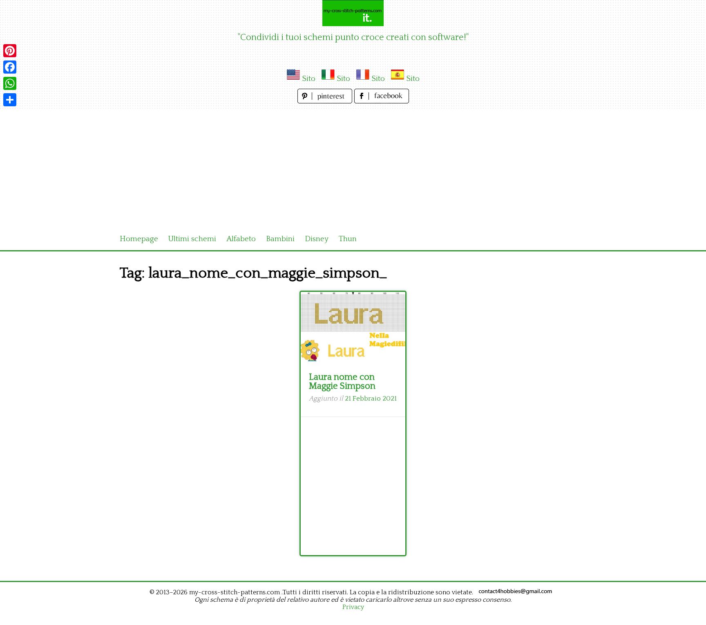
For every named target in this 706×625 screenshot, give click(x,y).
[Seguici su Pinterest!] (325, 101)
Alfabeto (241, 239)
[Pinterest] (10, 51)
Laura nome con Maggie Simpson (342, 381)
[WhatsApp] (10, 83)
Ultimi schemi (192, 239)
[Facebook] (10, 67)
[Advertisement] (353, 167)
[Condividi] (10, 100)
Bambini (280, 239)
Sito (308, 78)
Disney (316, 239)
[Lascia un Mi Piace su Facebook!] (381, 101)
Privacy (353, 607)
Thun (348, 239)
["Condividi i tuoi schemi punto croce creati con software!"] (353, 13)
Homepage (139, 239)
